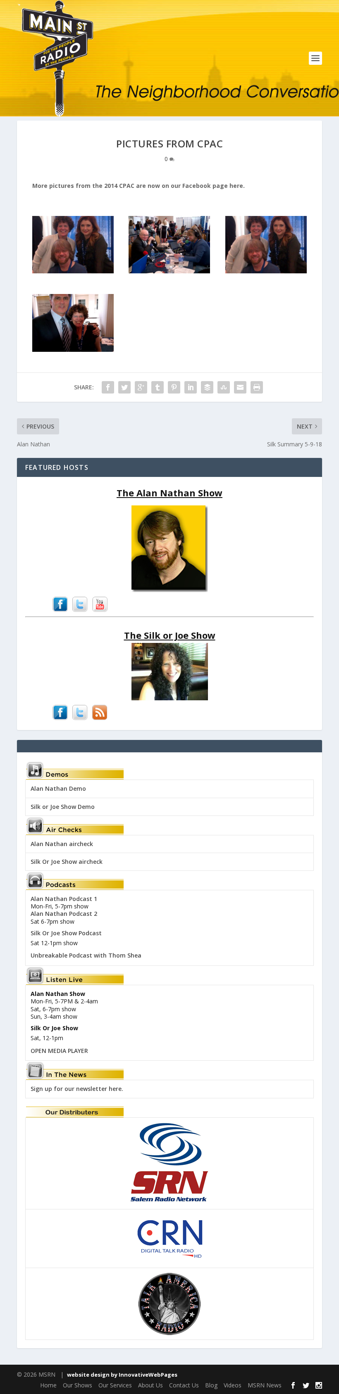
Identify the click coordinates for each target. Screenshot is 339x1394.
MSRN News (265, 1385)
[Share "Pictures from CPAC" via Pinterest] (174, 387)
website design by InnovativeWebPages (122, 1374)
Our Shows (77, 1385)
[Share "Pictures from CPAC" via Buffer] (207, 387)
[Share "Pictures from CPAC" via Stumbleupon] (223, 387)
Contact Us (184, 1385)
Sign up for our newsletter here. (77, 1089)
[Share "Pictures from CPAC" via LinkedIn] (190, 387)
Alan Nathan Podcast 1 (64, 899)
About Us (150, 1385)
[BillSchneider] (169, 271)
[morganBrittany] (73, 271)
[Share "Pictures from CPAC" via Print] (256, 387)
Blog (211, 1385)
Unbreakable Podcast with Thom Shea (86, 955)
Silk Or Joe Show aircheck (67, 861)
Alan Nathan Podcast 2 (64, 913)
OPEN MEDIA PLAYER (59, 1051)
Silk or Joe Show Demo (63, 807)
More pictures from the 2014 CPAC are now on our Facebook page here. (138, 186)
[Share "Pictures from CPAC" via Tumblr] (157, 387)
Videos (232, 1385)
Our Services (115, 1385)
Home (48, 1385)
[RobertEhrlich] (73, 349)
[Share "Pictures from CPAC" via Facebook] (108, 387)
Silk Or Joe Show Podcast (66, 933)
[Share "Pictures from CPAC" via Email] (240, 387)
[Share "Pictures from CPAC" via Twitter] (124, 387)
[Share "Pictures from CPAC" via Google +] (141, 387)
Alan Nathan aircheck (62, 844)
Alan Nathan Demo (58, 788)
